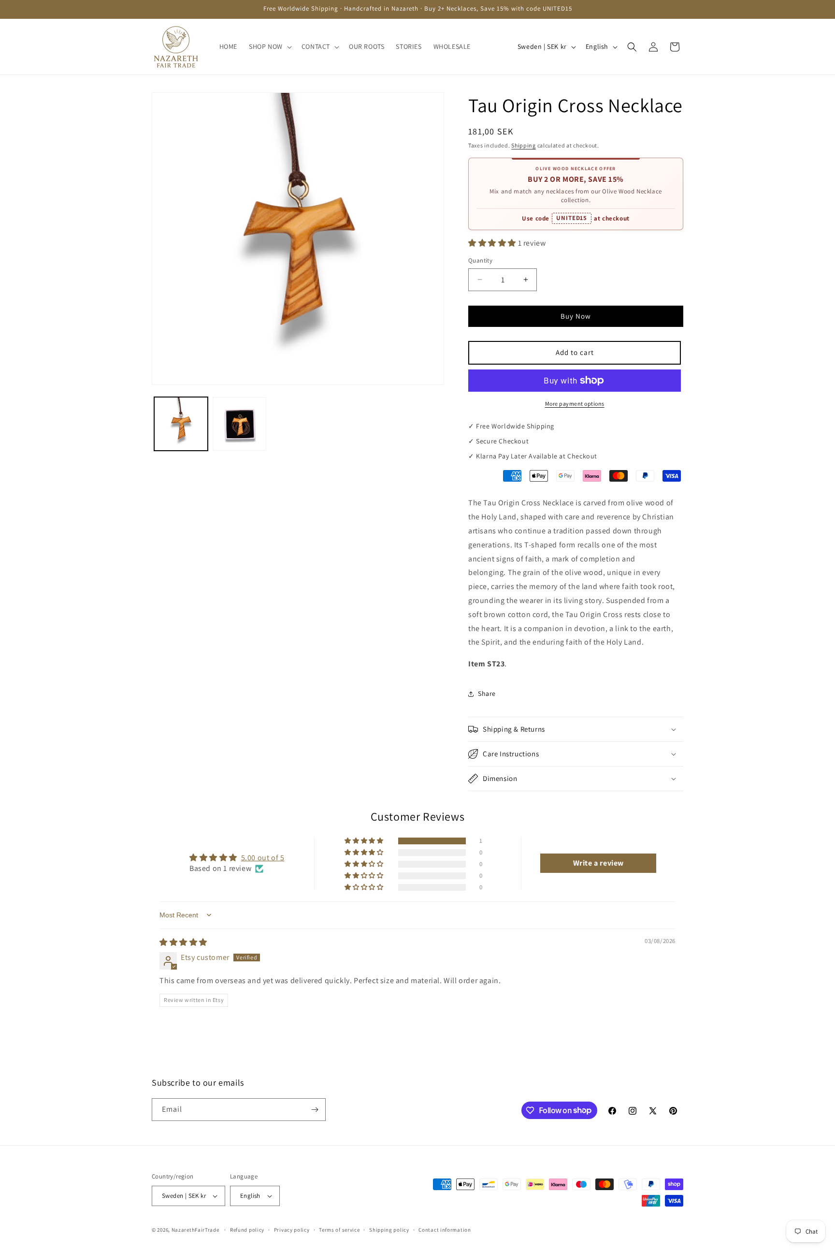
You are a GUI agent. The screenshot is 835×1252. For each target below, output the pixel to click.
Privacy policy (292, 1229)
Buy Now (576, 316)
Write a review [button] (598, 863)
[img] (183, 942)
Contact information (444, 1229)
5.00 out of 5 (263, 858)
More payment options (575, 403)
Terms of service (339, 1229)
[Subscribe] (314, 1109)
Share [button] (487, 693)
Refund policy (247, 1229)
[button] (269, 46)
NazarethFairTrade (195, 1229)
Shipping (523, 145)
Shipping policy (389, 1229)
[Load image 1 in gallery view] (181, 424)
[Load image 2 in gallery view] (239, 424)
